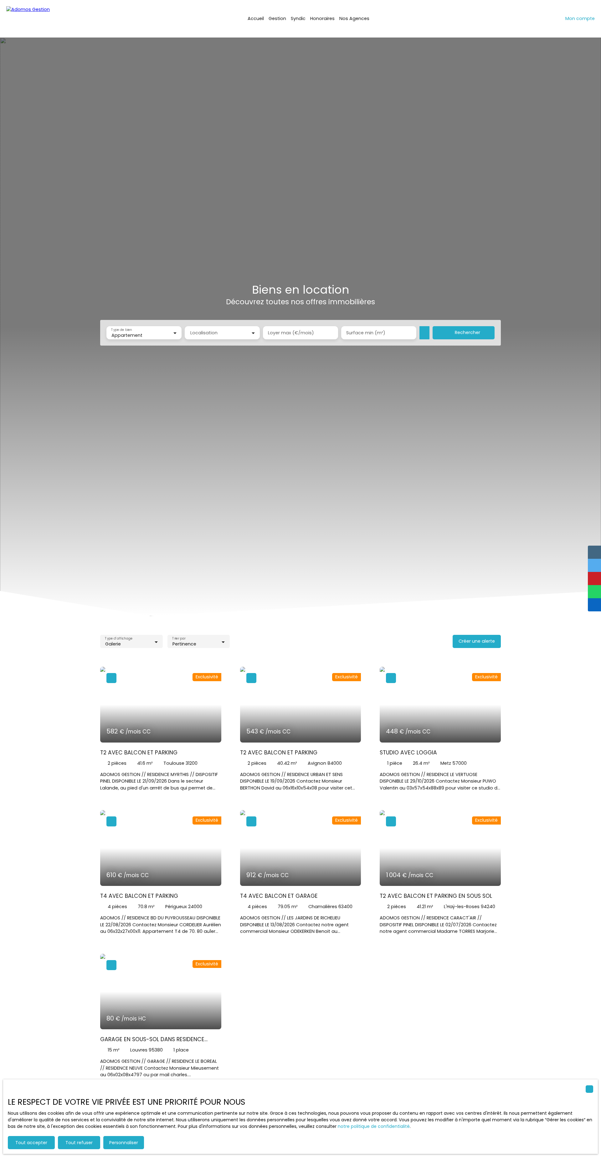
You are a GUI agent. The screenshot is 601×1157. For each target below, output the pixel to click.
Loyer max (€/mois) (291, 333)
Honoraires (322, 18)
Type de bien (121, 330)
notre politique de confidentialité (374, 1126)
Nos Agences (354, 18)
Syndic (298, 18)
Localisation (204, 333)
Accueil (256, 18)
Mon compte (580, 18)
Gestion (277, 18)
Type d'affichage (118, 639)
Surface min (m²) (365, 333)
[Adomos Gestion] (37, 19)
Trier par (178, 639)
